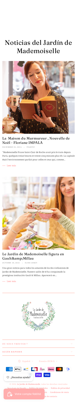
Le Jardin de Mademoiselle (28, 384)
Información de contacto (46, 396)
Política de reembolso (38, 388)
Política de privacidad (60, 388)
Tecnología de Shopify (16, 388)
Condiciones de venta (59, 392)
